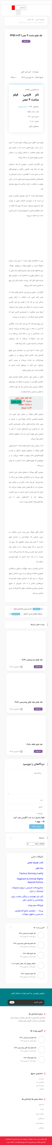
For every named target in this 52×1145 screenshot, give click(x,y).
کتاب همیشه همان (35, 862)
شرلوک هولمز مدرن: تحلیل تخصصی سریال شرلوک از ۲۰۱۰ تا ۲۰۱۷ (32, 614)
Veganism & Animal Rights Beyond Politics (30, 880)
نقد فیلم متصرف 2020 (28, 973)
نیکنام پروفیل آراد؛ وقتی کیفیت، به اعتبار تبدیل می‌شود (23, 963)
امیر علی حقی (26, 71)
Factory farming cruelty (31, 873)
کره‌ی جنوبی (22, 106)
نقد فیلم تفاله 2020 (35, 744)
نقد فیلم (30, 19)
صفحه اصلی (40, 19)
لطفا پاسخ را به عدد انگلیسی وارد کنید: (28, 817)
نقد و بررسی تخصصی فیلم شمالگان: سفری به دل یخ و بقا (21, 609)
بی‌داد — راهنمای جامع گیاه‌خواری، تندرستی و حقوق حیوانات (29, 912)
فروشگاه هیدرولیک (35, 905)
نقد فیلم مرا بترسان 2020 (32, 660)
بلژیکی (15, 179)
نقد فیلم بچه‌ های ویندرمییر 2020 (29, 702)
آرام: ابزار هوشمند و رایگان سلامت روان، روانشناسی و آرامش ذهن (27, 898)
